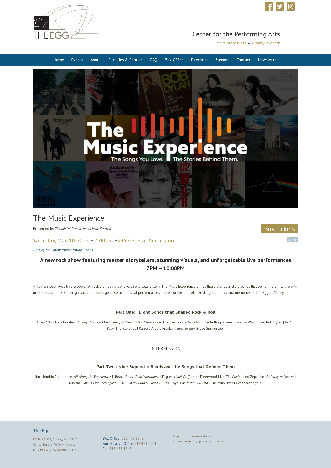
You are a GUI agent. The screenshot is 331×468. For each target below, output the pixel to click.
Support (222, 59)
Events (77, 59)
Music (292, 240)
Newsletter (268, 59)
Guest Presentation (66, 249)
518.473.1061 (145, 443)
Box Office (174, 59)
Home (58, 59)
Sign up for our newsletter (192, 436)
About (96, 59)
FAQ (153, 59)
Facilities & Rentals (125, 59)
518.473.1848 (120, 448)
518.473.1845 (133, 438)
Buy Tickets (279, 229)
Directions (199, 59)
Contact (244, 59)
